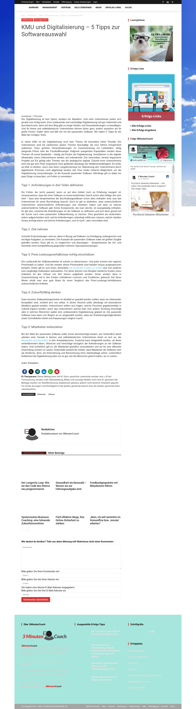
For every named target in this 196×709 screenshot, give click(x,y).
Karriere (33, 7)
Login (95, 2)
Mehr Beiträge (56, 453)
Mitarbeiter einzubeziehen (34, 340)
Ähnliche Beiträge (34, 453)
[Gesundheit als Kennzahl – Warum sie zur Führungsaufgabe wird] (71, 469)
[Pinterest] (37, 412)
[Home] (24, 7)
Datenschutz (134, 706)
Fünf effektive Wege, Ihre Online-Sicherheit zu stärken (70, 520)
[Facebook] (163, 2)
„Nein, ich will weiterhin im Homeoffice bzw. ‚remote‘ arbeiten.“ (105, 520)
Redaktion (48, 429)
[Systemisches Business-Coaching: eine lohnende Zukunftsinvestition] (37, 504)
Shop (172, 706)
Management (49, 7)
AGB (144, 706)
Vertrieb (65, 7)
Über (38, 2)
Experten (132, 669)
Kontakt (56, 2)
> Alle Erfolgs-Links (140, 125)
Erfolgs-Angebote (136, 651)
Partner (111, 706)
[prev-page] (23, 529)
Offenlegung (67, 2)
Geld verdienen (83, 7)
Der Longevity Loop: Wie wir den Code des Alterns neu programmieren (35, 485)
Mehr (98, 7)
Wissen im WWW (136, 688)
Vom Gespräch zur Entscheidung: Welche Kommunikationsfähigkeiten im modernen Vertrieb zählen (105, 651)
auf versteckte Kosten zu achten (85, 268)
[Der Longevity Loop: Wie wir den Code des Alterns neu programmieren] (37, 469)
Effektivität (32, 15)
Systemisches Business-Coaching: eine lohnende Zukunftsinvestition (35, 520)
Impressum (122, 706)
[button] (24, 371)
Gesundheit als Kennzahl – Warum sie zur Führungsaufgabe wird (71, 485)
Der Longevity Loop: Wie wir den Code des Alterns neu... (105, 632)
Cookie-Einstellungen (82, 2)
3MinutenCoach (27, 2)
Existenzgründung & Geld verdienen (145, 675)
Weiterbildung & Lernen (139, 681)
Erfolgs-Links (113, 7)
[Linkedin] (168, 2)
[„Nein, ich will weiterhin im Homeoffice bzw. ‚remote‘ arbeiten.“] (105, 504)
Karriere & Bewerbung (138, 657)
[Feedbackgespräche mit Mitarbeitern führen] (105, 469)
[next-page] (28, 529)
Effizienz (51, 394)
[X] (172, 2)
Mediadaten (46, 2)
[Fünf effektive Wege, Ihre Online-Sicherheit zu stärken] (71, 504)
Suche (128, 7)
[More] (44, 412)
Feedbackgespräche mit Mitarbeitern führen (104, 484)
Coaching (132, 663)
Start (23, 15)
